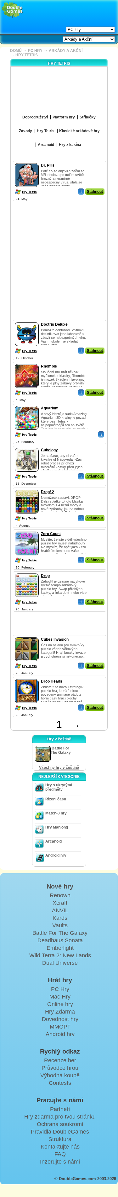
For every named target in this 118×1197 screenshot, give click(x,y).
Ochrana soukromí (60, 1124)
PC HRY (35, 50)
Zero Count (51, 534)
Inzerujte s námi (60, 1162)
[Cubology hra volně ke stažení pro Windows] (27, 446)
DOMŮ (16, 50)
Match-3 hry (56, 813)
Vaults (60, 925)
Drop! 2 (47, 492)
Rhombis (49, 366)
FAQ (60, 1154)
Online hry (60, 1004)
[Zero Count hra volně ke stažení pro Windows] (27, 530)
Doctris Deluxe (54, 324)
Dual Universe (60, 963)
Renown (60, 895)
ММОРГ (60, 1027)
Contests (60, 1083)
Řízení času (55, 799)
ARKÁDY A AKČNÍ (65, 50)
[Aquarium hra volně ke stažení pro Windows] (27, 405)
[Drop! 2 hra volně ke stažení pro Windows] (27, 488)
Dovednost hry (60, 1019)
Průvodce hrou (60, 1068)
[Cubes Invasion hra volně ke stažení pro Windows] (27, 636)
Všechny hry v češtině (59, 767)
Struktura (59, 1139)
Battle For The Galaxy (59, 933)
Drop (45, 575)
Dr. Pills (47, 165)
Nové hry (60, 886)
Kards (60, 918)
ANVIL (60, 910)
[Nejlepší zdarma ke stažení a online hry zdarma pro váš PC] (12, 10)
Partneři (60, 1109)
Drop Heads (51, 681)
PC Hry (60, 989)
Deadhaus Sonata (60, 940)
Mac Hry (59, 997)
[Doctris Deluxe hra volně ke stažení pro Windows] (27, 321)
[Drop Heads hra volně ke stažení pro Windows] (27, 678)
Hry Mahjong (56, 827)
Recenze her (60, 1060)
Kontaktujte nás (60, 1147)
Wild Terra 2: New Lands (60, 955)
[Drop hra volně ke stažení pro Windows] (27, 572)
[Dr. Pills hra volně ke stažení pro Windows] (27, 162)
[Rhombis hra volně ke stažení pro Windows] (27, 363)
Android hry (55, 855)
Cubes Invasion (55, 639)
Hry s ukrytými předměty (58, 787)
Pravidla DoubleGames (60, 1132)
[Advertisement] (59, 261)
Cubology (49, 450)
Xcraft (60, 903)
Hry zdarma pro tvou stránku (60, 1117)
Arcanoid (53, 841)
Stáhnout (95, 191)
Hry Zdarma (60, 1012)
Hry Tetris (29, 191)
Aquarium (50, 408)
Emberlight (60, 948)
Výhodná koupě (60, 1075)
